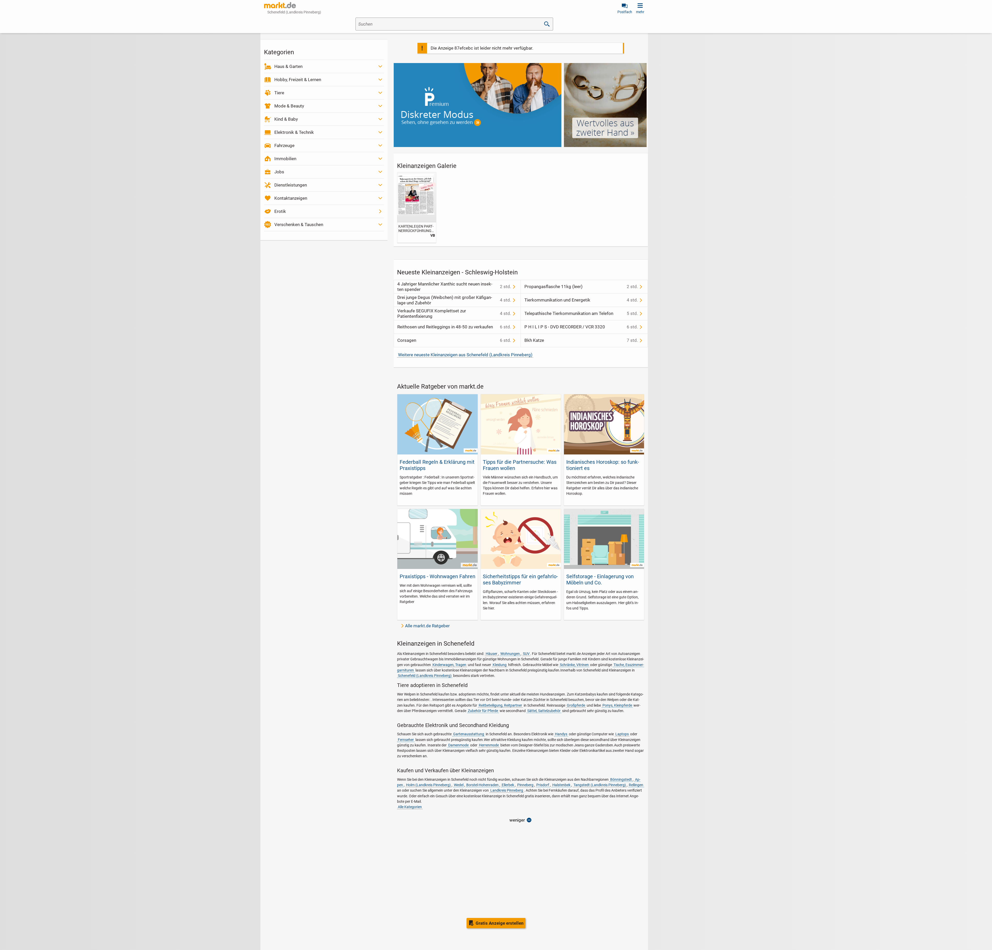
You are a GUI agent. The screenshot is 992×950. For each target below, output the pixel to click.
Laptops (622, 734)
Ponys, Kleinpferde (617, 705)
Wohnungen (510, 654)
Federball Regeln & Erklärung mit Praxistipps (437, 465)
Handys (561, 734)
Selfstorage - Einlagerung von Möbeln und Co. (600, 579)
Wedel (458, 785)
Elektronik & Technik (294, 132)
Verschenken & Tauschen (298, 224)
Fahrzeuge (284, 145)
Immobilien (285, 158)
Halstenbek (561, 785)
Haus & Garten (288, 66)
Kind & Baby (286, 119)
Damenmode (458, 745)
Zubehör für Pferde (483, 711)
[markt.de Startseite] (280, 5)
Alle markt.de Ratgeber (427, 625)
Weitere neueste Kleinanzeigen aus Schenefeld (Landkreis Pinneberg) (465, 354)
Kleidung (500, 665)
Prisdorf (542, 785)
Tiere (279, 92)
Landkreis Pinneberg (506, 790)
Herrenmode (489, 745)
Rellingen (636, 785)
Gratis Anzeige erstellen (500, 923)
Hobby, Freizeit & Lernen (297, 79)
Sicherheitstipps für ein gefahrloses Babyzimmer (520, 579)
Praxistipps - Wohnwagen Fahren (437, 576)
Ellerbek (508, 785)
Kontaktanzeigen (290, 198)
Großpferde (576, 705)
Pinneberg (525, 785)
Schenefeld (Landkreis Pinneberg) (425, 676)
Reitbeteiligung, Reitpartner (500, 705)
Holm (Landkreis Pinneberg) (428, 785)
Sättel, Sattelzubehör (544, 711)
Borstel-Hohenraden (482, 785)
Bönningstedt (621, 779)
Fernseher (406, 740)
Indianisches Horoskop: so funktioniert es (602, 465)
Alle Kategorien (410, 807)
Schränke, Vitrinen (574, 665)
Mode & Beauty (289, 106)
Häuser (491, 654)
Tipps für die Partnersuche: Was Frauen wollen (519, 465)
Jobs (279, 171)
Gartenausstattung (468, 734)
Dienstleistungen (290, 185)
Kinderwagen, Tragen (449, 665)
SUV (526, 654)
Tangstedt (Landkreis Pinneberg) (600, 785)
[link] (416, 207)
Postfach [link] (624, 12)
